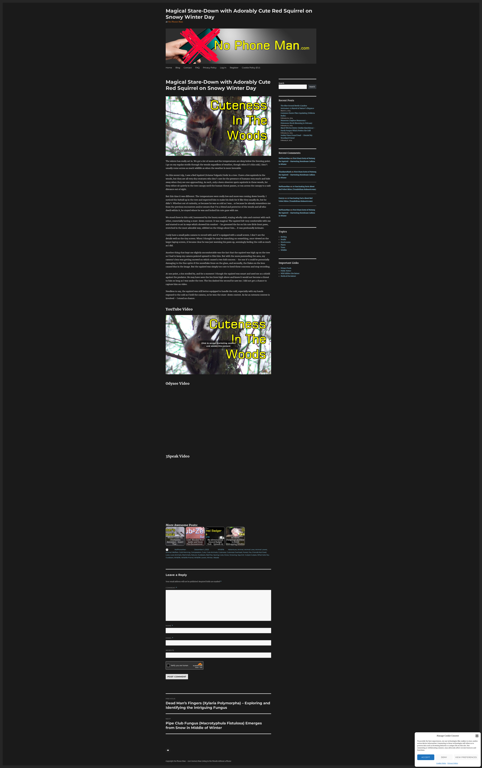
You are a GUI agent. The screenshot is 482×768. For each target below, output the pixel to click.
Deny (444, 757)
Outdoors (201, 555)
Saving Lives (218, 555)
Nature (194, 555)
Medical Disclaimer (288, 276)
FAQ (197, 67)
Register (234, 67)
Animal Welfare (172, 552)
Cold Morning (184, 552)
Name (169, 626)
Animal (240, 549)
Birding (284, 237)
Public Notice (286, 271)
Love (168, 555)
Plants (283, 245)
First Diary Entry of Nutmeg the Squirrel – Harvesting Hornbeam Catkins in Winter (297, 161)
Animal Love (249, 549)
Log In (223, 67)
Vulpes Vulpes (251, 555)
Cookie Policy (441, 763)
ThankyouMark (285, 172)
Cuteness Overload (234, 552)
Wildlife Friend (187, 558)
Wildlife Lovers (200, 558)
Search (281, 83)
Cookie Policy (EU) (251, 67)
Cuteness (222, 552)
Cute (204, 552)
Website (170, 650)
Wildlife (221, 549)
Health (283, 239)
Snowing (233, 555)
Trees (283, 247)
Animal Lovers (261, 549)
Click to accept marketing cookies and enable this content (218, 344)
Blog (177, 67)
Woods (216, 558)
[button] (477, 736)
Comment (171, 588)
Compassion (196, 552)
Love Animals (175, 555)
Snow (226, 555)
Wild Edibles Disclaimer (290, 273)
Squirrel (241, 555)
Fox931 (281, 198)
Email (169, 638)
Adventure (232, 549)
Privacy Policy (452, 763)
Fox (250, 552)
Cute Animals (212, 552)
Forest (245, 552)
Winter (210, 558)
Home (169, 67)
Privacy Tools (286, 268)
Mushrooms (286, 242)
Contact (188, 67)
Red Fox (209, 555)
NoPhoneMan (180, 549)
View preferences (466, 757)
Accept (425, 757)
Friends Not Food (259, 552)
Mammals (186, 555)
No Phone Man (175, 21)
